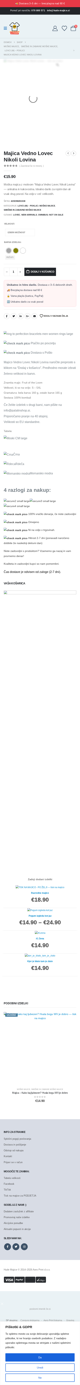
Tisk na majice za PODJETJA (20, 1195)
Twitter (14, 316)
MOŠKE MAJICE (47, 206)
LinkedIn (21, 316)
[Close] (76, 1324)
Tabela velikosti (12, 1178)
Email (34, 316)
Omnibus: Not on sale (50, 215)
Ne (40, 1377)
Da (40, 1357)
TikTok (7, 1189)
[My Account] (55, 28)
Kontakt (8, 1156)
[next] (73, 153)
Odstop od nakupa (13, 1150)
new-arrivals (29, 215)
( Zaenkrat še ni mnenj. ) (31, 166)
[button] (2, 1303)
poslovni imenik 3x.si (40, 1309)
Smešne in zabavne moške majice (22, 210)
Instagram (24, 1246)
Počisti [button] (10, 257)
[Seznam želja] (64, 28)
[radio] (9, 250)
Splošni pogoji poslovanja (17, 1138)
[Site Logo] (14, 28)
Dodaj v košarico (42, 271)
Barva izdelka (12, 242)
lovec (16, 215)
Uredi (40, 1367)
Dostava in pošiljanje (15, 1144)
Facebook (7, 316)
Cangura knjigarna (29, 1320)
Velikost (9, 224)
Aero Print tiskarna (53, 1320)
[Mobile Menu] (6, 28)
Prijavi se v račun (13, 1162)
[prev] (68, 153)
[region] (40, 1353)
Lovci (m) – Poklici (28, 206)
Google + (28, 316)
